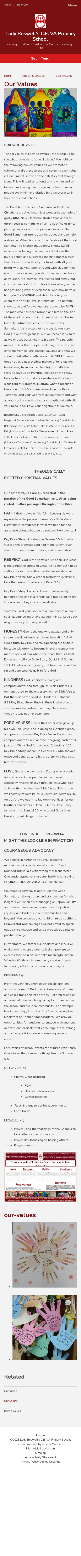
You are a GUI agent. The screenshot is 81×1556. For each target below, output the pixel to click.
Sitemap (40, 1453)
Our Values (64, 76)
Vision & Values (33, 76)
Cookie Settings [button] (49, 1462)
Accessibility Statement (40, 1457)
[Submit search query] (50, 4)
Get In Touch (40, 58)
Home (8, 76)
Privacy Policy (30, 1462)
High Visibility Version (40, 1449)
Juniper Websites (53, 1444)
